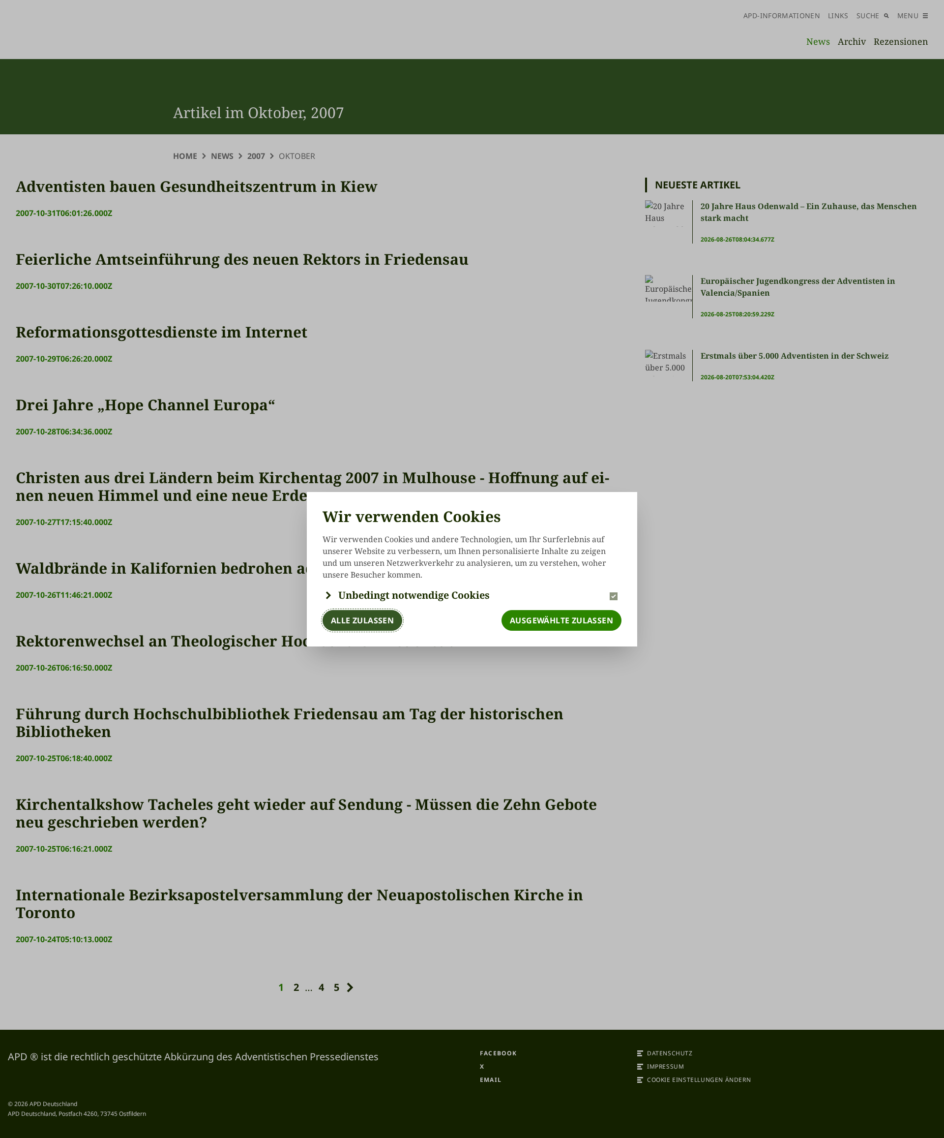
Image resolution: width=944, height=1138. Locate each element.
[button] (472, 595)
